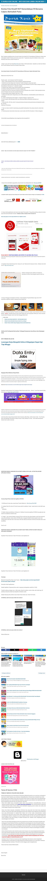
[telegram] (41, 650)
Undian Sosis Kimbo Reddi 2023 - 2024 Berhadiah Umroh (16, 319)
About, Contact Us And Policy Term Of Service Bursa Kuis (18, 725)
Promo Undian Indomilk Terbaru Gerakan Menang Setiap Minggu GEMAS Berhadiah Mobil (24, 690)
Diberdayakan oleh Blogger (33, 759)
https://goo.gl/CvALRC (13, 392)
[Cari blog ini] (45, 1)
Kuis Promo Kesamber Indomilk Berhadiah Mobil (16, 678)
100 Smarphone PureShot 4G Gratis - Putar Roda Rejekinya (18, 731)
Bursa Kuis (16, 63)
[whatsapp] (32, 650)
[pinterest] (23, 650)
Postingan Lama (42, 673)
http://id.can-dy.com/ (9, 265)
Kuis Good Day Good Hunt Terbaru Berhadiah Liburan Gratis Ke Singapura (21, 713)
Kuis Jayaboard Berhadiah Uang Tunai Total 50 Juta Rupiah (18, 684)
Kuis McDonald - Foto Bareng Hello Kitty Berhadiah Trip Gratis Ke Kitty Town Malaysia (23, 696)
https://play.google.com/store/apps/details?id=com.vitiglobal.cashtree (13, 216)
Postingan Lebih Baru (6, 673)
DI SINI (43, 194)
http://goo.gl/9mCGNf (31, 503)
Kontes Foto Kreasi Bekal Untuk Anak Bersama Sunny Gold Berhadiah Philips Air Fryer (23, 719)
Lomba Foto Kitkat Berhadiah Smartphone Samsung (17, 702)
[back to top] (44, 878)
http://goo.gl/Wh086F (37, 182)
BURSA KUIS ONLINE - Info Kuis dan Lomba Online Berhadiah (25, 879)
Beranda (23, 874)
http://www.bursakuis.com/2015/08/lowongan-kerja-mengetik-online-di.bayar (18, 384)
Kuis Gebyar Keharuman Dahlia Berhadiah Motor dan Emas (18, 708)
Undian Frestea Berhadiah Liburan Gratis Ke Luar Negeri (15, 321)
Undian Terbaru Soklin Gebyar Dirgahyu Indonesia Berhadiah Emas (17, 322)
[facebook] (5, 650)
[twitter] (14, 650)
